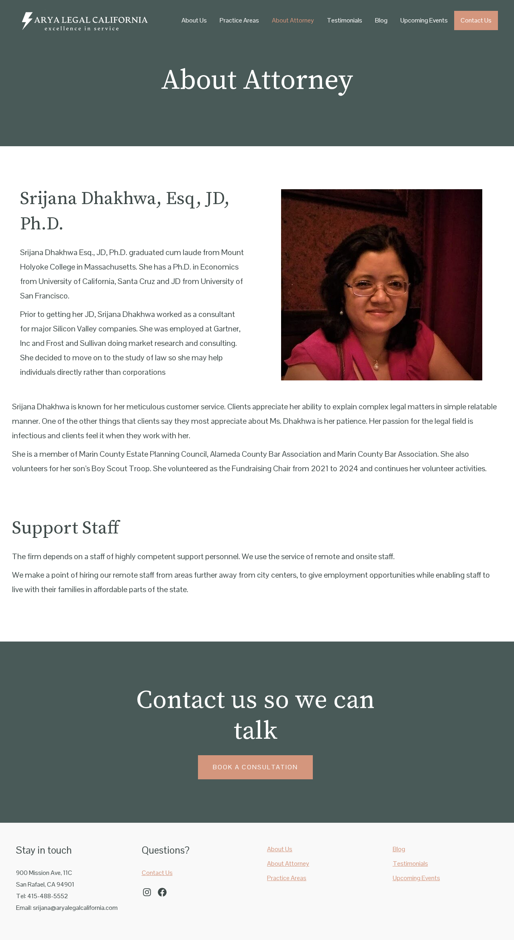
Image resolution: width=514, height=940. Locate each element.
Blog (381, 20)
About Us (194, 20)
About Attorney (293, 20)
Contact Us (476, 20)
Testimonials (344, 20)
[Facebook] (162, 892)
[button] (255, 767)
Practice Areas (239, 20)
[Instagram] (147, 892)
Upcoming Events (424, 20)
